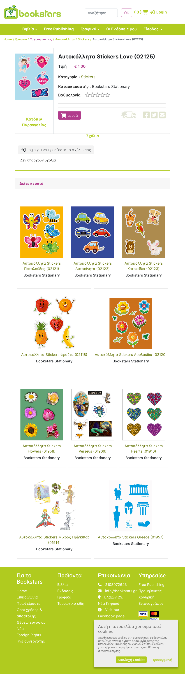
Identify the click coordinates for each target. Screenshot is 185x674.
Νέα (20, 628)
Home (8, 39)
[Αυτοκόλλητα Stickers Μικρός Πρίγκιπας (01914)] (54, 502)
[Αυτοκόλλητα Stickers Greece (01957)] (131, 502)
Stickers (83, 39)
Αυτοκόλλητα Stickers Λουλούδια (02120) (131, 354)
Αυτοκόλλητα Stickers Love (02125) (117, 39)
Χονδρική (146, 597)
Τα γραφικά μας (41, 39)
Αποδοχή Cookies (131, 659)
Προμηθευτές (150, 591)
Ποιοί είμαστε (28, 603)
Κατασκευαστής (73, 86)
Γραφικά (88, 29)
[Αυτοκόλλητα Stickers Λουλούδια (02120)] (131, 320)
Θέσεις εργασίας (31, 622)
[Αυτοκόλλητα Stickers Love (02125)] (34, 76)
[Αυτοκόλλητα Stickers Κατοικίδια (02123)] (143, 229)
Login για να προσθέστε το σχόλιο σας (58, 149)
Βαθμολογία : (70, 95)
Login (155, 12)
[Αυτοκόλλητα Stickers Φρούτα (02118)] (54, 320)
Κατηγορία (68, 77)
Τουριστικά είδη (70, 603)
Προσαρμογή (162, 659)
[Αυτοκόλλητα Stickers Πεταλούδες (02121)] (41, 229)
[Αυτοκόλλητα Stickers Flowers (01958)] (41, 411)
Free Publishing (59, 29)
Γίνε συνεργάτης (31, 641)
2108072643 (116, 584)
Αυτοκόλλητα (65, 39)
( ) (137, 12)
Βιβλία (28, 29)
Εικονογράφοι (151, 603)
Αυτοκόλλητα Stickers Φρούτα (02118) (54, 354)
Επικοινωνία (27, 597)
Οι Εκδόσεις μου (121, 29)
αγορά (72, 115)
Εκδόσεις (65, 591)
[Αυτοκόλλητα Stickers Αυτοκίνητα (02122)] (92, 229)
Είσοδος (151, 29)
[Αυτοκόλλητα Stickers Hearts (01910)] (143, 411)
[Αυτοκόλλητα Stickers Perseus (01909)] (92, 411)
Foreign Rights (29, 635)
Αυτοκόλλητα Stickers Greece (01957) (131, 537)
